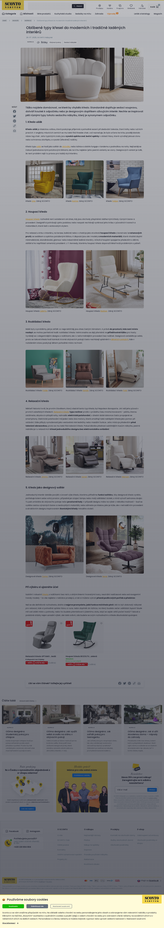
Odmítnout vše (37, 906)
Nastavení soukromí (61, 906)
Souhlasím (13, 906)
